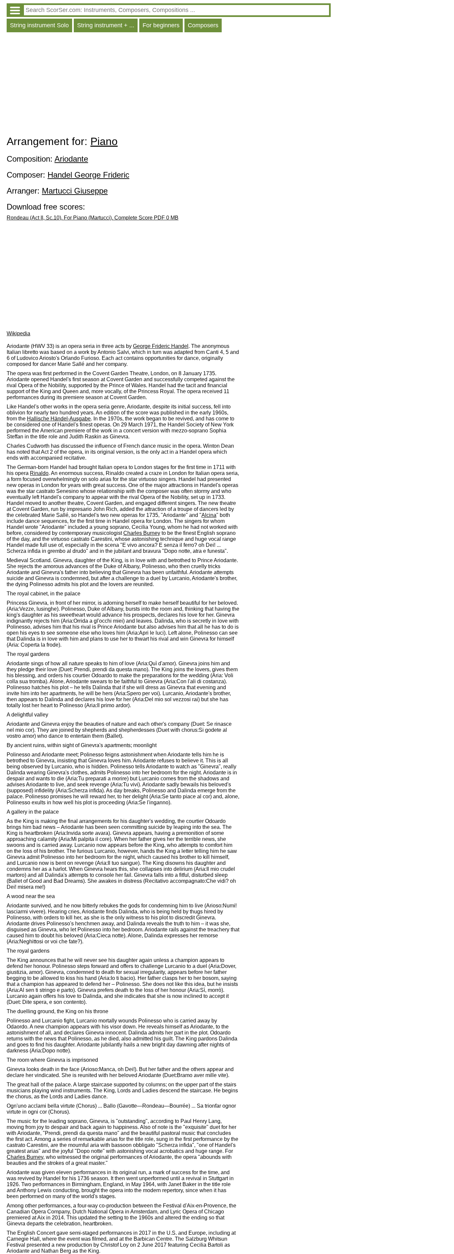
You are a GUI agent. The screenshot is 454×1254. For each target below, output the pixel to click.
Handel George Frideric (88, 174)
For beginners (161, 25)
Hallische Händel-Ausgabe (59, 418)
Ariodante (71, 158)
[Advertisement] (169, 85)
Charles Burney (141, 533)
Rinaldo (39, 473)
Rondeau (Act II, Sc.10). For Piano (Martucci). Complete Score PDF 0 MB (92, 218)
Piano (104, 141)
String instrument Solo (39, 25)
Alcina (208, 515)
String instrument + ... (105, 25)
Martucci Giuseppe (75, 190)
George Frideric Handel (160, 346)
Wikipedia (18, 333)
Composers (203, 25)
